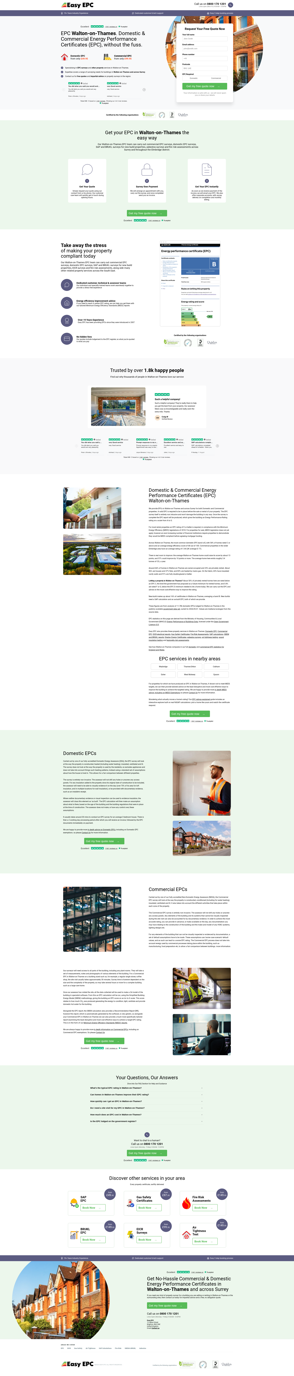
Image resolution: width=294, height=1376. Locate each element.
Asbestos (142, 1348)
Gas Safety (78, 1348)
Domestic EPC (211, 631)
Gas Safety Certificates (180, 634)
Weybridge (163, 667)
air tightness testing (210, 637)
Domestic (194, 78)
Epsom (216, 674)
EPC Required (188, 74)
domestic (192, 647)
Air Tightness (90, 1348)
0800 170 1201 (216, 4)
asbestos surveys (194, 637)
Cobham (216, 667)
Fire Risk (118, 1348)
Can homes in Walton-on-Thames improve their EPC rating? (119, 1094)
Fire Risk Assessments (200, 634)
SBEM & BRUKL (130, 1348)
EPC (62, 1348)
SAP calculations (216, 634)
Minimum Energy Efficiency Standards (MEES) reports (105, 1023)
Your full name (188, 35)
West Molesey (189, 674)
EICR (69, 1348)
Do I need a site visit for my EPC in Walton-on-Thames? (117, 1108)
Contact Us (193, 693)
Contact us (155, 1328)
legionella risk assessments (178, 640)
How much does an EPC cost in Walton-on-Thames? (115, 1114)
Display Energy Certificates (175, 637)
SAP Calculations (105, 1348)
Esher (163, 674)
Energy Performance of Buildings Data (182, 622)
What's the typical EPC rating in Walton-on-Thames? (116, 1088)
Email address (188, 44)
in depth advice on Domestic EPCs (101, 830)
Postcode (186, 64)
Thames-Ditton (190, 667)
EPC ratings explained (201, 699)
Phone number (188, 54)
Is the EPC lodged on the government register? (113, 1121)
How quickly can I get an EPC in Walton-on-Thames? (116, 1101)
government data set (171, 609)
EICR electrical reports (161, 634)
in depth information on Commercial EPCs (111, 1029)
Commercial (216, 78)
